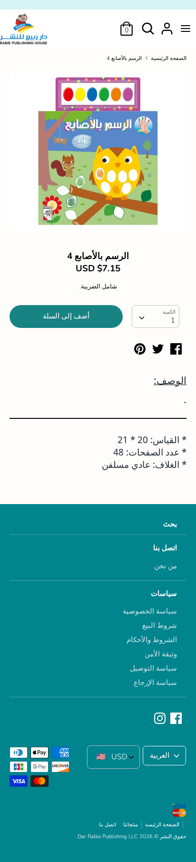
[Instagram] (160, 719)
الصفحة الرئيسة (162, 824)
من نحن (165, 566)
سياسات (164, 593)
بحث (170, 524)
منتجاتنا (130, 824)
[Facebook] (177, 719)
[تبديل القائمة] (185, 28)
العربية (159, 755)
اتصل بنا (165, 548)
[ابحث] (147, 25)
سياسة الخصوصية (150, 611)
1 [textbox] (173, 320)
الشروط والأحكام (152, 639)
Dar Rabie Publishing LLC (108, 836)
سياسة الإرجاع (155, 682)
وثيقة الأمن (161, 654)
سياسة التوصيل (153, 668)
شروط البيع (159, 625)
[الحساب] (166, 25)
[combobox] (155, 316)
